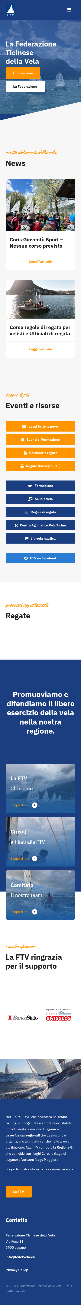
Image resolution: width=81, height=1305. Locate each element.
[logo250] (10, 5)
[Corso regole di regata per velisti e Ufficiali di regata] (40, 282)
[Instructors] (40, 895)
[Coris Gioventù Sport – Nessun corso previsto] (40, 182)
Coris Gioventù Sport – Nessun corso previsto (36, 242)
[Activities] (40, 841)
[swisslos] (58, 999)
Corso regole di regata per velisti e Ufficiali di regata (40, 330)
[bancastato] (22, 1002)
